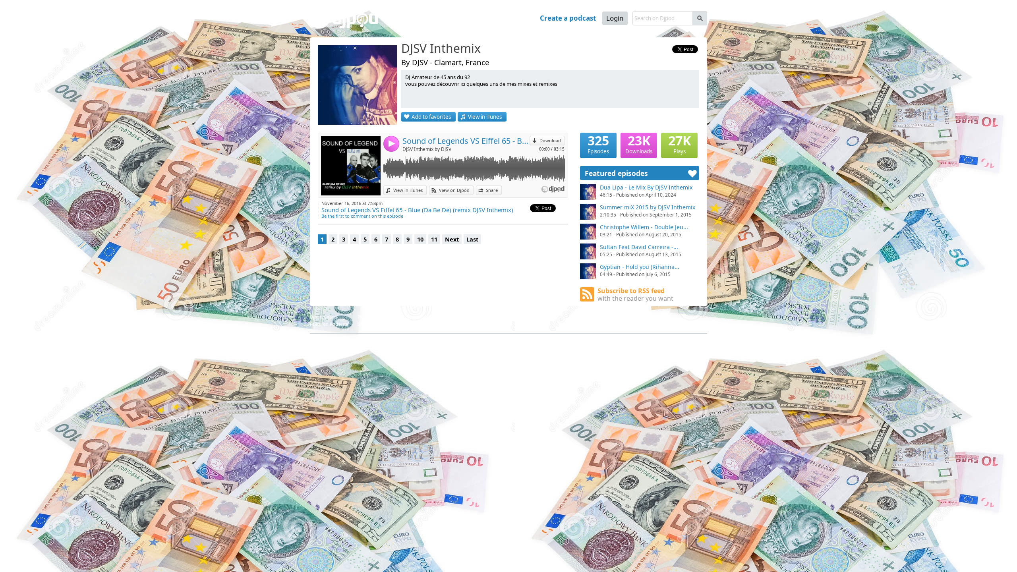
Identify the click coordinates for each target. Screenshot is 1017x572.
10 (420, 239)
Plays (679, 144)
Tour (496, 18)
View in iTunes (485, 116)
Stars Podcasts (372, 324)
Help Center (517, 341)
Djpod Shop (417, 317)
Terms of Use (359, 341)
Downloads (638, 144)
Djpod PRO (485, 341)
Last (472, 239)
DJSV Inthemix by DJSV (426, 149)
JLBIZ (332, 341)
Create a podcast (568, 18)
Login (615, 18)
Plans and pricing (447, 341)
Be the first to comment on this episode (362, 216)
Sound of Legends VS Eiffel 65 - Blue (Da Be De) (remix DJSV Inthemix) (466, 141)
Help (522, 18)
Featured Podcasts (329, 324)
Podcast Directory (376, 317)
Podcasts (463, 18)
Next (452, 239)
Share (492, 190)
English (699, 341)
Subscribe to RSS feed (635, 294)
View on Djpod (454, 190)
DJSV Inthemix (441, 48)
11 (434, 239)
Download (550, 140)
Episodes (598, 144)
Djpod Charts (323, 317)
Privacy (389, 341)
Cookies (412, 341)
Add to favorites (431, 116)
